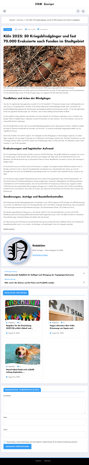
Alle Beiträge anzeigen (40, 255)
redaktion (20, 29)
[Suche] (78, 11)
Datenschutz (47, 461)
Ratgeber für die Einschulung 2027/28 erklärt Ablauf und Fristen (18, 327)
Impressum (38, 461)
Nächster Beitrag (10, 279)
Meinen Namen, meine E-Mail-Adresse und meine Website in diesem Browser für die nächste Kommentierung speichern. (42, 442)
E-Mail (5, 430)
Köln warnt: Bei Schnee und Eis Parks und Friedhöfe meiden (29, 283)
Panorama (7, 29)
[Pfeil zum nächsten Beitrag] (83, 282)
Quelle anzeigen (8, 229)
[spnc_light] (83, 11)
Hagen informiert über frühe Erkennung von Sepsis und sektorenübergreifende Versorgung (62, 327)
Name (5, 417)
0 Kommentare (44, 29)
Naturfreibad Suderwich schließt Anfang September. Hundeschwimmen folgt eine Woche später (20, 371)
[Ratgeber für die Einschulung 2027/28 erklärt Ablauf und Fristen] (22, 310)
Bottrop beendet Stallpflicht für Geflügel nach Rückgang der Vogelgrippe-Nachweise (39, 275)
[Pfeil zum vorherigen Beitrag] (83, 273)
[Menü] (4, 11)
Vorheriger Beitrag (11, 271)
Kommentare (7, 396)
